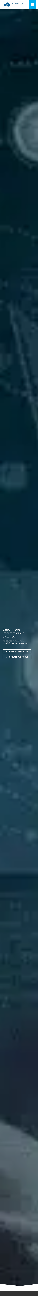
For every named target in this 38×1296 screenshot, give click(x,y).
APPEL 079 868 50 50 (18, 651)
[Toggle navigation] (32, 4)
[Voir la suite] (19, 1281)
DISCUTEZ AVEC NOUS (18, 657)
